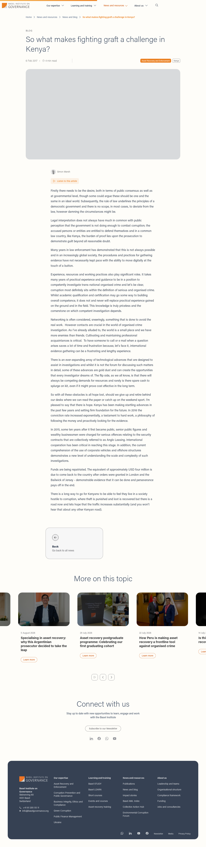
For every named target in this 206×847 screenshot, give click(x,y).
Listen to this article (67, 181)
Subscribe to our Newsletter (103, 728)
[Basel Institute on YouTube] (115, 739)
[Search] (156, 5)
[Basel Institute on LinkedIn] (91, 739)
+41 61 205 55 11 (31, 807)
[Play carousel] (94, 677)
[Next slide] (111, 677)
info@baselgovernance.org (35, 810)
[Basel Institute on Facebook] (99, 739)
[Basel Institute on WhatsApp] (107, 739)
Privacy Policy (184, 833)
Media (170, 833)
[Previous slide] (103, 677)
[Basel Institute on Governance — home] (22, 5)
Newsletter (158, 833)
